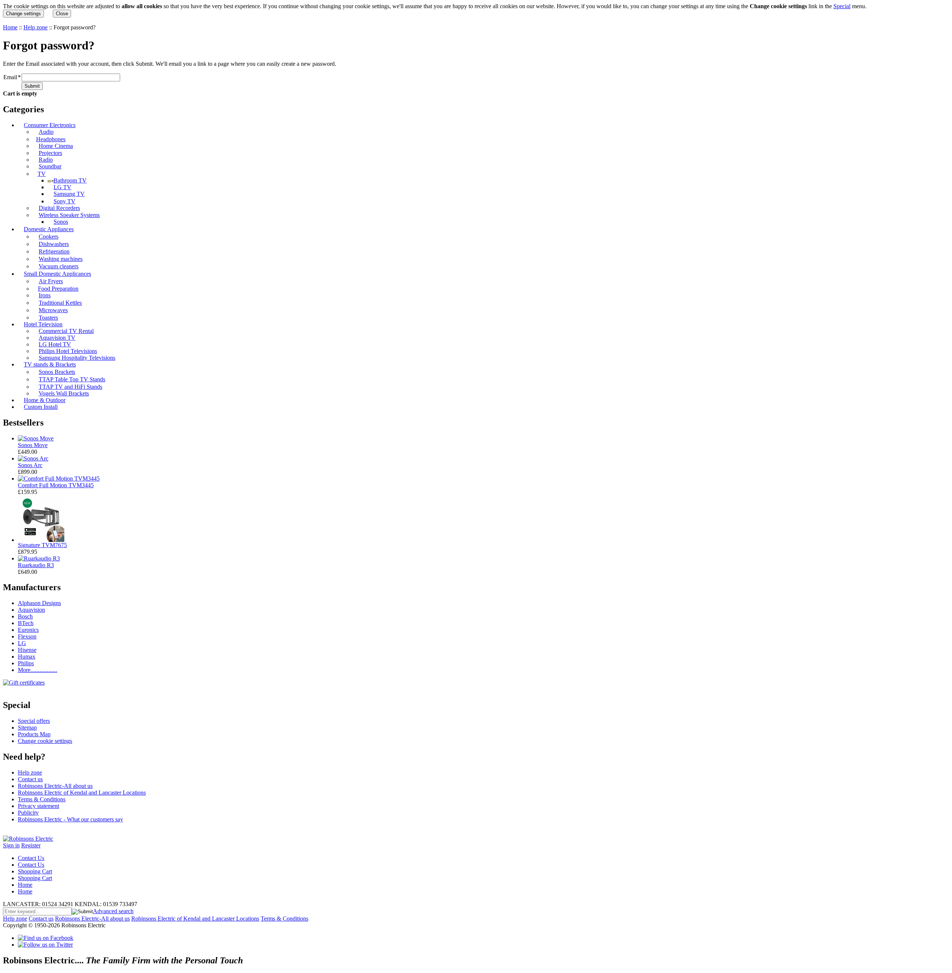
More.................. (37, 670)
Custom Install (41, 407)
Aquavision (31, 610)
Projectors (50, 153)
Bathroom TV (70, 180)
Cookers (48, 236)
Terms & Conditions (41, 799)
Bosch (25, 616)
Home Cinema (56, 146)
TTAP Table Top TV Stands (72, 379)
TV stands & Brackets (50, 364)
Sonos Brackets (57, 372)
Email (10, 77)
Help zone (35, 27)
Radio (46, 159)
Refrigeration (54, 251)
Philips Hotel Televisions (68, 351)
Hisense (27, 650)
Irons (45, 295)
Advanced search (113, 911)
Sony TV (64, 201)
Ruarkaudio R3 (36, 565)
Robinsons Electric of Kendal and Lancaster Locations (82, 792)
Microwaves (53, 310)
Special (841, 6)
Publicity (28, 812)
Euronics (28, 630)
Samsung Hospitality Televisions (77, 358)
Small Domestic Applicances (57, 274)
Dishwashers (54, 244)
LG (22, 643)
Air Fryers (51, 281)
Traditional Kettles (60, 303)
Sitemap (27, 727)
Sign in (11, 845)
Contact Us (31, 858)
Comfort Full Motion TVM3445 (56, 485)
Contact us (30, 779)
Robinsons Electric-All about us (55, 786)
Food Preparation (58, 288)
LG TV (62, 187)
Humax (26, 656)
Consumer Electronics (49, 125)
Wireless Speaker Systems (69, 215)
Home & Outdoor (44, 400)
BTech (25, 623)
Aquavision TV (57, 337)
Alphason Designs (39, 603)
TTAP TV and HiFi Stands (70, 387)
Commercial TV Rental (66, 331)
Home (10, 27)
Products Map (34, 734)
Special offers (34, 721)
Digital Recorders (59, 208)
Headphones (50, 139)
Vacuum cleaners (58, 266)
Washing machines (61, 259)
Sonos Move (33, 445)
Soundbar (50, 166)
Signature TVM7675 (42, 545)
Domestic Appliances (49, 229)
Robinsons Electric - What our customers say (70, 819)
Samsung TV (69, 194)
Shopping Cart (35, 871)
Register (31, 845)
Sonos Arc (30, 465)
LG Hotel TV (55, 344)
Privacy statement (38, 806)
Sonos (61, 222)
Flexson (27, 636)
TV (42, 174)
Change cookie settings (45, 741)
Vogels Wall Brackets (64, 393)
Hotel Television (43, 324)
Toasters (48, 317)
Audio (46, 132)
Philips (26, 663)
